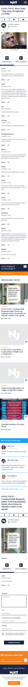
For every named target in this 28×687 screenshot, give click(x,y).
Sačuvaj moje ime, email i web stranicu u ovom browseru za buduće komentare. (16, 634)
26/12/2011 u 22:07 (6, 136)
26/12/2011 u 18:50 (6, 108)
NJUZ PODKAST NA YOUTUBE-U (8, 268)
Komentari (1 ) (7, 569)
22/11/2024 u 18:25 (6, 578)
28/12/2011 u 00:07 (6, 200)
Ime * (3, 610)
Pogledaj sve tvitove (10, 489)
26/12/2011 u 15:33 (6, 71)
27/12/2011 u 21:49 (6, 182)
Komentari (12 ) (7, 61)
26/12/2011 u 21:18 (6, 122)
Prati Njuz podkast (6, 273)
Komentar (4, 593)
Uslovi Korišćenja (19, 668)
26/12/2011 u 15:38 (6, 86)
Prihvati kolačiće (14, 683)
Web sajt (4, 625)
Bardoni (4, 249)
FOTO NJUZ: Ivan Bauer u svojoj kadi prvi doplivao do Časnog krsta (12, 352)
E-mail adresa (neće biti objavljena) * (11, 618)
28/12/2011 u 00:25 (6, 215)
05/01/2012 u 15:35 (6, 251)
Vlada (3, 197)
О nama (5, 668)
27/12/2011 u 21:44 (6, 169)
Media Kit (10, 668)
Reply (3, 80)
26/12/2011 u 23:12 (6, 151)
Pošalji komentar (21, 61)
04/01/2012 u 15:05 (6, 230)
